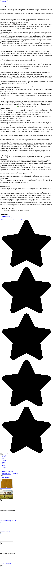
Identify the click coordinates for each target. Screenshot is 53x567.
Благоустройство (4, 455)
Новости (3, 459)
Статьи (3, 466)
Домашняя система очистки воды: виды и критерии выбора (10, 473)
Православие (22, 219)
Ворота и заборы (4, 456)
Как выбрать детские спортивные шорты (7, 471)
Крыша (3, 458)
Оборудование (4, 460)
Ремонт (3, 464)
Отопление (3, 462)
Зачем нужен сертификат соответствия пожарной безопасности (8, 552)
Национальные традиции (12, 219)
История (8, 219)
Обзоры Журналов (18, 219)
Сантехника (3, 465)
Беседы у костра (2, 219)
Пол (2, 463)
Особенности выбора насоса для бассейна (5, 563)
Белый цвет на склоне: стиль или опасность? (6, 509)
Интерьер (3, 457)
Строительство (4, 467)
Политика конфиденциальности (6, 477)
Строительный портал (3, 1)
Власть (6, 219)
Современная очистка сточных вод (6, 474)
